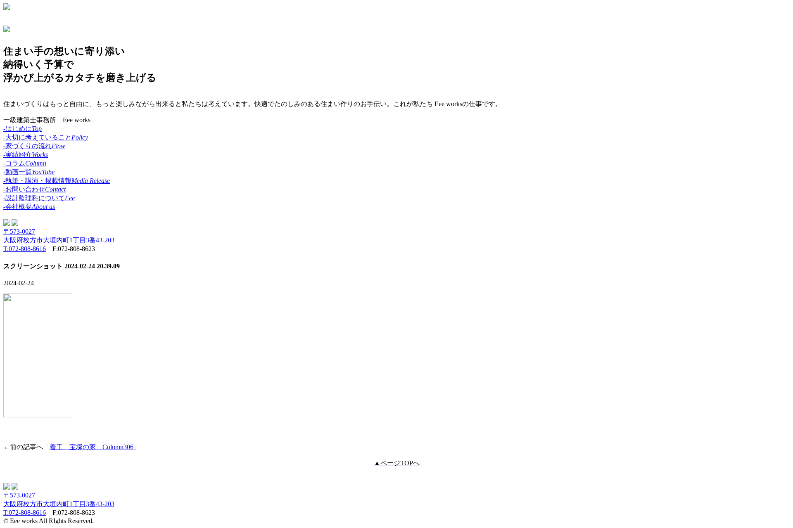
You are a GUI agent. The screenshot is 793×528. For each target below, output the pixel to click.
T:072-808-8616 (24, 248)
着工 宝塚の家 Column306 (91, 446)
